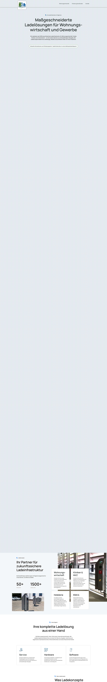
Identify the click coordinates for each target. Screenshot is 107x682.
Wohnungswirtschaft (64, 3)
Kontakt (87, 3)
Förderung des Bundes (77, 3)
